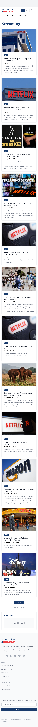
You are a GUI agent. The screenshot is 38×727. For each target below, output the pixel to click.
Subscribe (19, 709)
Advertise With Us (6, 669)
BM (27, 10)
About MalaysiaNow (7, 665)
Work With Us (5, 676)
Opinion (15, 16)
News (9, 16)
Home (3, 16)
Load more (19, 602)
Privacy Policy (5, 689)
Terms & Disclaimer (7, 686)
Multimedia (23, 16)
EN (23, 10)
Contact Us (4, 672)
